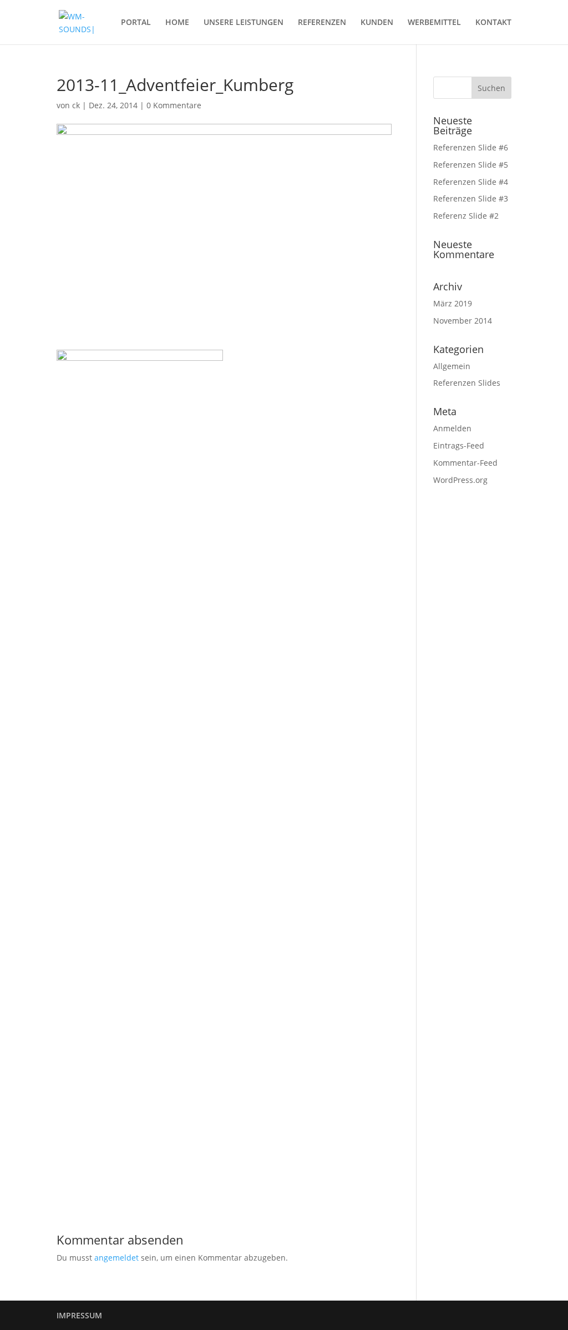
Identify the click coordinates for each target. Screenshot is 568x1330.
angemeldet (116, 1257)
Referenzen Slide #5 (470, 164)
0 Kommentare (173, 105)
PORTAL (136, 22)
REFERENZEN (322, 22)
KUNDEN (377, 22)
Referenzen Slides (466, 382)
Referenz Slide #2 (466, 215)
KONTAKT (493, 22)
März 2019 (452, 303)
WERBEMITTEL (434, 22)
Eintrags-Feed (458, 445)
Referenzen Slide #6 (470, 147)
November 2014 (462, 320)
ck (76, 105)
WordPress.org (460, 480)
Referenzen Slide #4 (470, 182)
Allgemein (451, 366)
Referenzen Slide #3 (470, 198)
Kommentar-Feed (465, 462)
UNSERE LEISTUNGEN (243, 22)
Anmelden (452, 428)
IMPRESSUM (79, 1315)
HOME (177, 22)
